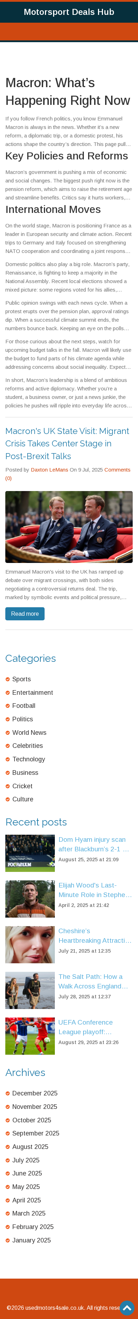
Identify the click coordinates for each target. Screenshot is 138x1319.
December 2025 (35, 1093)
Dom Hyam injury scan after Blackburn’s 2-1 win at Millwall (95, 845)
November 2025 (34, 1106)
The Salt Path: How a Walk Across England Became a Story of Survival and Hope (90, 982)
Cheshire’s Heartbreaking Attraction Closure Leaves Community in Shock (95, 936)
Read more (25, 614)
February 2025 (33, 1226)
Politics (22, 719)
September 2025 (35, 1133)
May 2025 (26, 1186)
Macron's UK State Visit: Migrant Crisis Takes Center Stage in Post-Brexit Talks (67, 443)
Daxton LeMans (49, 470)
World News (29, 732)
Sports (21, 679)
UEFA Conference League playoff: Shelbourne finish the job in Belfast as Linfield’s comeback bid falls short (95, 1028)
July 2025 (26, 1160)
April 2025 (26, 1200)
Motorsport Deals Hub (69, 12)
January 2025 (31, 1240)
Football (23, 705)
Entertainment (32, 692)
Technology (28, 759)
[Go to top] (127, 1308)
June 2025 (27, 1173)
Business (25, 772)
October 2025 (31, 1120)
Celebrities (27, 745)
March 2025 (29, 1213)
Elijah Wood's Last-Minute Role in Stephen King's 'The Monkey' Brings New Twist (93, 890)
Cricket (22, 786)
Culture (22, 799)
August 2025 (30, 1146)
